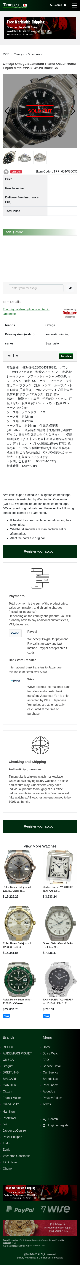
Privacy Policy (52, 1097)
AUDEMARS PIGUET (17, 1053)
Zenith (7, 1149)
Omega (19, 54)
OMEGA (8, 1059)
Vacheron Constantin (17, 1156)
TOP (6, 54)
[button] (7, 111)
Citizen (7, 1091)
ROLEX (8, 1047)
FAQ (46, 1059)
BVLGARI (9, 1078)
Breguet (8, 1066)
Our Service (50, 1072)
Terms (47, 1104)
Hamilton (9, 1111)
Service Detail (52, 1066)
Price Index (50, 1085)
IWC (6, 1124)
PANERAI (9, 1117)
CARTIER (9, 1085)
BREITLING (11, 1072)
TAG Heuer (10, 1162)
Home (47, 1047)
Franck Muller (12, 1097)
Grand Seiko (11, 1104)
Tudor (6, 1143)
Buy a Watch (51, 1053)
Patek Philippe (12, 1136)
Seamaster (35, 54)
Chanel (7, 1168)
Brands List (50, 1078)
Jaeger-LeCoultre (14, 1130)
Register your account (40, 551)
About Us (49, 1091)
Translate (66, 356)
